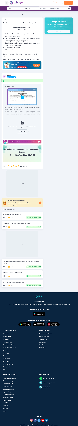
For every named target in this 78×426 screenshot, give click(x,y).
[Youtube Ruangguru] (42, 420)
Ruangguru (6, 334)
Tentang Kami (7, 400)
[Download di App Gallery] (53, 324)
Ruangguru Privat (8, 364)
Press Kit (5, 406)
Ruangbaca (6, 353)
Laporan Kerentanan (8, 389)
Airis (4, 369)
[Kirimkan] (41, 8)
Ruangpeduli (6, 367)
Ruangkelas (6, 356)
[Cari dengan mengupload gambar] (69, 8)
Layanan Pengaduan (8, 392)
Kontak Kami (6, 403)
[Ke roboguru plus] (22, 141)
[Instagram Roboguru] (31, 420)
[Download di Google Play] (39, 314)
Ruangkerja (42, 342)
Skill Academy (43, 339)
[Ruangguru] (39, 297)
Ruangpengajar (7, 361)
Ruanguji (5, 350)
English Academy (44, 336)
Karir (4, 411)
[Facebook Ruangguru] (35, 420)
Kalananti (42, 347)
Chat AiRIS (58, 31)
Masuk (68, 3)
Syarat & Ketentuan (8, 394)
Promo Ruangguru (8, 386)
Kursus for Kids (7, 342)
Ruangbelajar (6, 358)
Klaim (36, 65)
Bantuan (5, 408)
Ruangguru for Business (10, 347)
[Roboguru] (18, 3)
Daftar (58, 3)
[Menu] (7, 3)
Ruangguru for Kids (8, 345)
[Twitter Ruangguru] (39, 420)
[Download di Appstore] (39, 324)
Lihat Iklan (22, 131)
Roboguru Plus (7, 336)
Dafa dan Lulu (6, 339)
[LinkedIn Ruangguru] (46, 420)
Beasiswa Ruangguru (9, 381)
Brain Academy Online (45, 334)
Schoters (42, 345)
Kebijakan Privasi (8, 397)
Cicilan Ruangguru (8, 383)
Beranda (4, 14)
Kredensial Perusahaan (9, 378)
